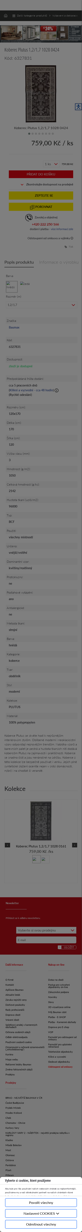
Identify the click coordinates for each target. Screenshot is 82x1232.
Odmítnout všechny (41, 1224)
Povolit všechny (41, 1202)
